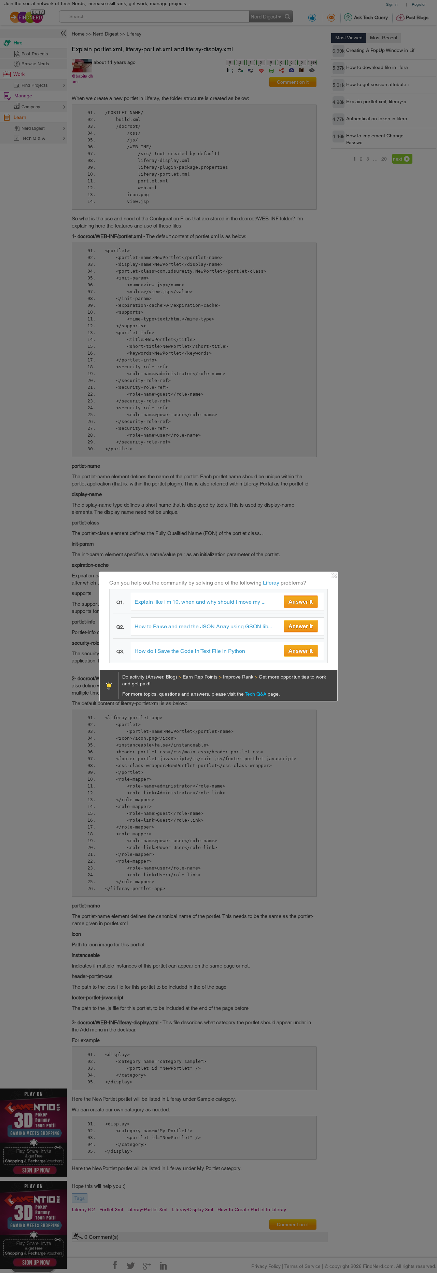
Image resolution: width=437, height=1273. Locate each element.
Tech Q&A (256, 694)
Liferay (271, 582)
